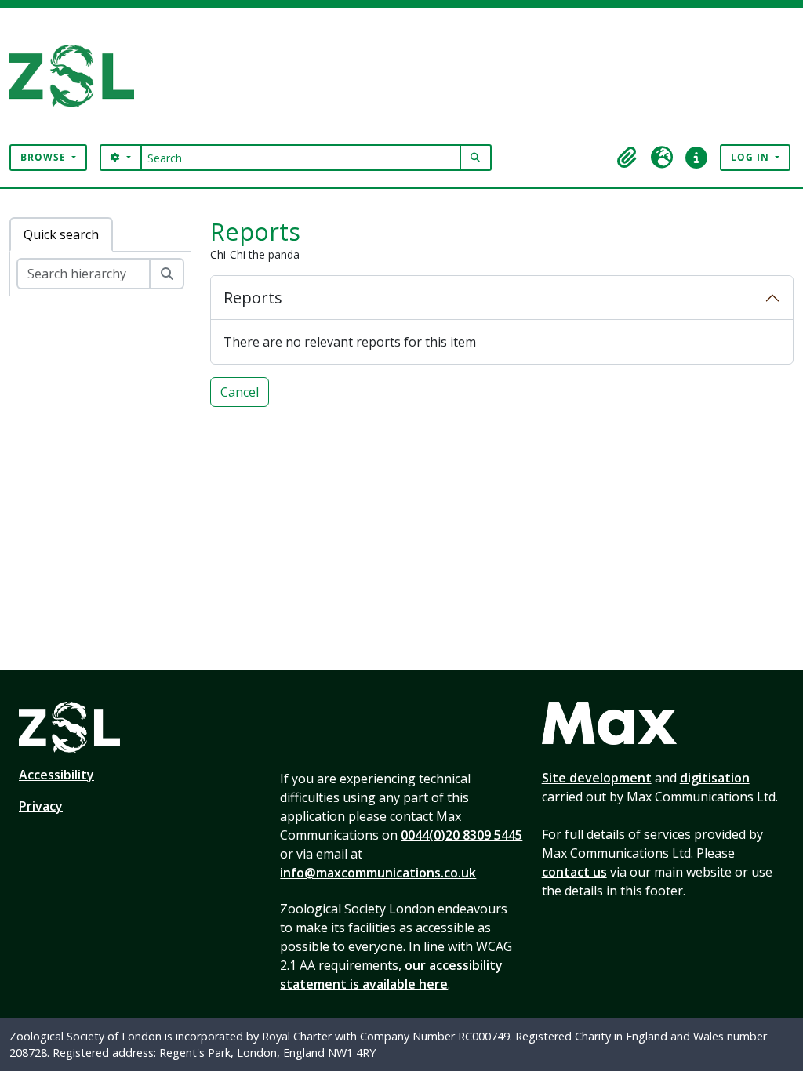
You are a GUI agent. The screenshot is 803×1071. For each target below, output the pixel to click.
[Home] (78, 76)
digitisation (715, 777)
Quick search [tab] (61, 234)
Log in (751, 157)
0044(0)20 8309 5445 (461, 835)
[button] (627, 157)
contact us (574, 871)
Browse (44, 157)
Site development (597, 777)
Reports (252, 297)
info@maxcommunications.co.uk (378, 872)
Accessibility (56, 774)
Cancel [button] (239, 392)
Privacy (41, 806)
